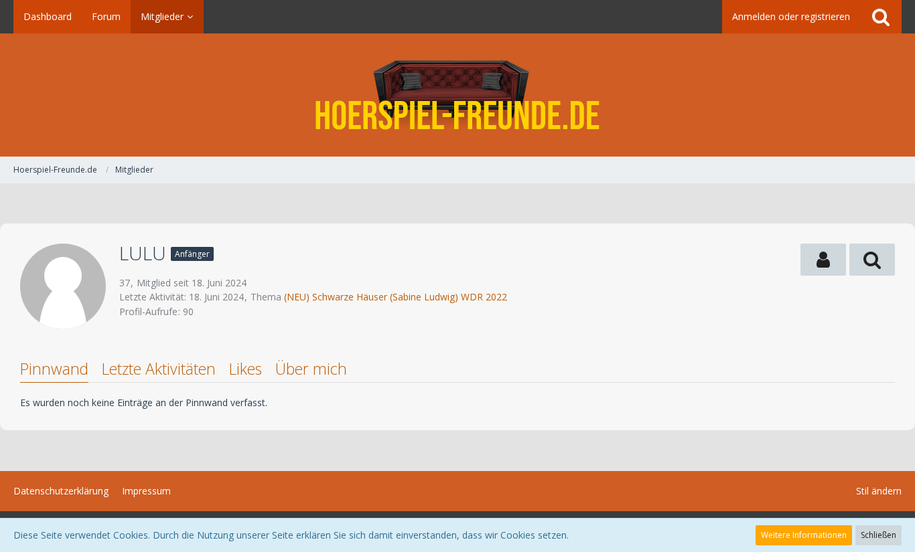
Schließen (878, 535)
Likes (245, 368)
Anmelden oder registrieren (791, 16)
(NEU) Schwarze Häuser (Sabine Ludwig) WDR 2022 (395, 296)
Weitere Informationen (804, 535)
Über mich (311, 368)
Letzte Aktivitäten (159, 368)
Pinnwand (54, 368)
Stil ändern (879, 490)
